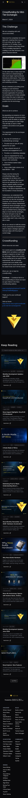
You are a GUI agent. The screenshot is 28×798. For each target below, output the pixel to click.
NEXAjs (17, 726)
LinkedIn (17, 751)
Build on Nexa (19, 710)
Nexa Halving (7, 794)
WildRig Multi (6, 780)
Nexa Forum (6, 721)
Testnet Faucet (19, 731)
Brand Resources (6, 734)
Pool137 (5, 791)
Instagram (18, 756)
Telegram (18, 744)
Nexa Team (6, 726)
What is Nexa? (7, 710)
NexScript (18, 712)
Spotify (17, 760)
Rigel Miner (6, 783)
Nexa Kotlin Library (18, 723)
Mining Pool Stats (6, 786)
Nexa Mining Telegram (6, 774)
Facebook (18, 753)
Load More (14, 680)
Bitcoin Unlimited (7, 728)
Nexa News (6, 712)
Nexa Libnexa (19, 717)
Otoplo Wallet (7, 749)
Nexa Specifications (7, 715)
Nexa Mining (6, 767)
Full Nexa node (7, 744)
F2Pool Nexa (6, 789)
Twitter (17, 746)
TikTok (17, 758)
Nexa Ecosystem (7, 741)
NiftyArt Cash (7, 756)
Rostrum (17, 728)
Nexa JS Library (20, 719)
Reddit (17, 749)
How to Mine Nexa (6, 770)
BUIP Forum (6, 731)
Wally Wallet (6, 746)
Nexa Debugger (19, 733)
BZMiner (5, 778)
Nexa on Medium (8, 724)
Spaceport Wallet (8, 751)
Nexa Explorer (7, 719)
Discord (17, 741)
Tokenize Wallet (7, 753)
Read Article (6, 385)
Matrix (17, 715)
